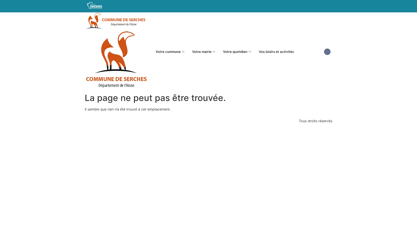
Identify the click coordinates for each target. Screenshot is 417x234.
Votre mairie (202, 52)
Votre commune (168, 52)
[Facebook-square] (327, 52)
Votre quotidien (235, 52)
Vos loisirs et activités (276, 52)
